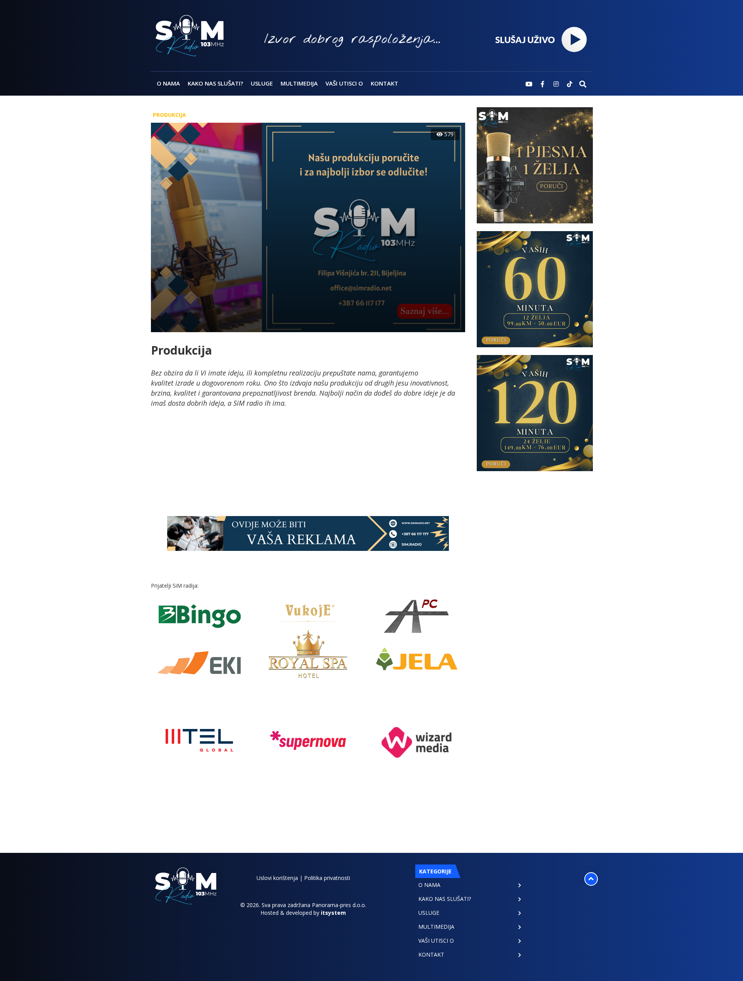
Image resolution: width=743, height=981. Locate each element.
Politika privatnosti (327, 878)
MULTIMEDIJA (299, 83)
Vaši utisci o (344, 83)
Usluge (262, 83)
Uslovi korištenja (277, 878)
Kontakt (384, 83)
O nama (168, 83)
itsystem (333, 912)
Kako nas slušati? (215, 83)
